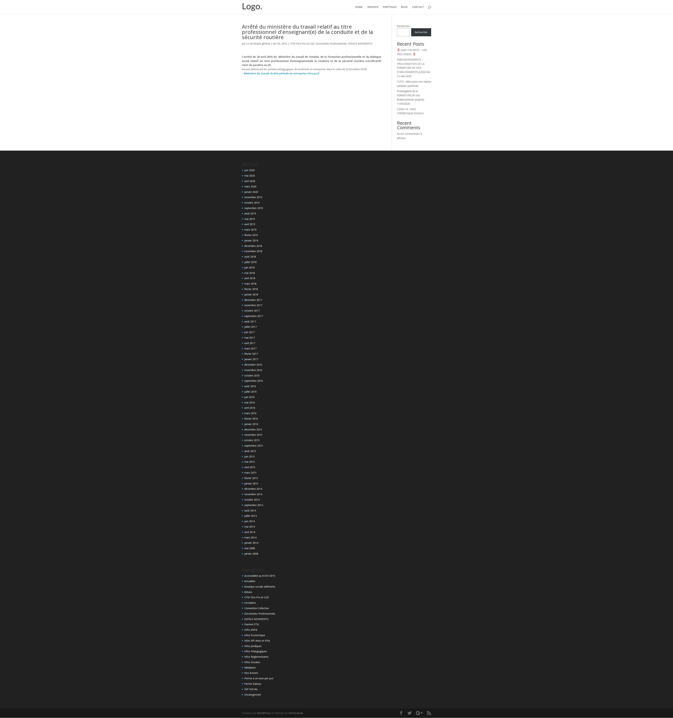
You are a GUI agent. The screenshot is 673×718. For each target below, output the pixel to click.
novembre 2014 (253, 494)
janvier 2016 (251, 424)
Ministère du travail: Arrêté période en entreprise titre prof (281, 73)
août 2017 (250, 321)
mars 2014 (250, 537)
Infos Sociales (252, 662)
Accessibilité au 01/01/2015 (259, 575)
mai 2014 (249, 526)
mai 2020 (249, 175)
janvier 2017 (251, 359)
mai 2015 (249, 461)
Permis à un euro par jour (258, 678)
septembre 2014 (253, 505)
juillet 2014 (250, 515)
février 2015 (251, 478)
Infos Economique (254, 635)
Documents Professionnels (331, 43)
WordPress (264, 713)
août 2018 (250, 256)
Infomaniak (296, 713)
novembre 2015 (253, 434)
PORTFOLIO (389, 7)
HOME (359, 7)
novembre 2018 (253, 251)
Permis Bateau (252, 683)
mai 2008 (249, 548)
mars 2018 (250, 283)
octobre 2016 (252, 375)
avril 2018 (249, 278)
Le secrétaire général (258, 43)
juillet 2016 (250, 391)
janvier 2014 (251, 542)
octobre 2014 (252, 499)
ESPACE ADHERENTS (360, 43)
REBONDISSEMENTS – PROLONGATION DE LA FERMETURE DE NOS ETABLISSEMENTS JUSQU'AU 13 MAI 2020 (413, 68)
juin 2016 (249, 397)
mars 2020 (250, 186)
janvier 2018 (251, 294)
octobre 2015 (252, 440)
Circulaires (250, 602)
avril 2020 (249, 181)
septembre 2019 (253, 208)
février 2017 (251, 353)
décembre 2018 (253, 246)
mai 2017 (249, 337)
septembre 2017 (253, 316)
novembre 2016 (253, 370)
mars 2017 (250, 348)
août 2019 (250, 213)
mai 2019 (249, 219)
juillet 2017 (250, 326)
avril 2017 (249, 343)
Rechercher (403, 26)
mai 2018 (249, 273)
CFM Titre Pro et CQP (302, 43)
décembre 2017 (253, 300)
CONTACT (418, 7)
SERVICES (372, 7)
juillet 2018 (250, 262)
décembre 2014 (253, 488)
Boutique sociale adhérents (259, 586)
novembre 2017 (253, 305)
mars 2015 (250, 472)
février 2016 (251, 418)
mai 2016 (249, 402)
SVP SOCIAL (251, 689)
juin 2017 (249, 332)
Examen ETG (251, 624)
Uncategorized (252, 694)
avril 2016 (249, 407)
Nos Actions (251, 673)
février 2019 (251, 235)
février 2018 (251, 289)
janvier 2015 (251, 483)
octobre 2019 (252, 202)
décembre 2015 (253, 429)
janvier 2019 (251, 240)
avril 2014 (249, 532)
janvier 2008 (251, 553)
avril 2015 (249, 467)
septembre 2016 (253, 380)
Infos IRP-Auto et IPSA (257, 640)
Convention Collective (256, 608)
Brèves (248, 592)
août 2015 (250, 451)
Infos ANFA (250, 629)
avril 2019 (249, 224)
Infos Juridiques (253, 646)
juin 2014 (249, 521)
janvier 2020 (251, 192)
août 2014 (250, 510)
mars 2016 (250, 413)
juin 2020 (249, 170)
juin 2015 (249, 456)
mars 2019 (250, 229)
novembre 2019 (253, 197)
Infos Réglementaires (256, 656)
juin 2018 (249, 267)
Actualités (249, 581)
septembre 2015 (253, 445)
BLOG (404, 7)
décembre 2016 (253, 364)
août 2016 (250, 386)
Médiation (250, 667)
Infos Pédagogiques (255, 651)
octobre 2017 (252, 310)
